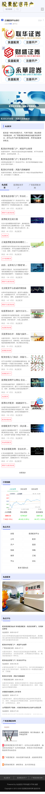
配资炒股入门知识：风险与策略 (15, 356)
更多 (40, 20)
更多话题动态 (23, 567)
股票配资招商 (6, 350)
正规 (34, 555)
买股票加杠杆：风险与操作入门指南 (18, 333)
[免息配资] (17, 4)
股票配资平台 (34, 533)
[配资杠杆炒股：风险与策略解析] (22, 106)
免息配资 (5, 236)
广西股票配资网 (37, 777)
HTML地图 (34, 784)
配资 (34, 539)
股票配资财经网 (27, 788)
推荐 (12, 555)
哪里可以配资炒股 (8, 213)
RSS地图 (26, 784)
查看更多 (22, 472)
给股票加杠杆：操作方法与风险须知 (18, 310)
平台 (12, 561)
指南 (12, 550)
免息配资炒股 (6, 327)
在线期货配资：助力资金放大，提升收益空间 (31, 733)
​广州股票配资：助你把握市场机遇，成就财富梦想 (23, 757)
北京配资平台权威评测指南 (13, 287)
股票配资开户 (6, 373)
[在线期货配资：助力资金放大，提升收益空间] (10, 733)
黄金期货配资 (6, 442)
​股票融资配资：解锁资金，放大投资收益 (19, 764)
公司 (12, 539)
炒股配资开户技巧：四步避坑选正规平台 (20, 425)
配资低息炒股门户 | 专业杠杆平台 (16, 158)
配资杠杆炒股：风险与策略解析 (15, 118)
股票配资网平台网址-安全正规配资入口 (19, 379)
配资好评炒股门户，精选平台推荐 (16, 148)
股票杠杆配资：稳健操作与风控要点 (18, 402)
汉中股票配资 (6, 258)
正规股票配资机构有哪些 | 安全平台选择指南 (22, 241)
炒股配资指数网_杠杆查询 (11, 691)
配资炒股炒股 (6, 419)
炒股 (12, 533)
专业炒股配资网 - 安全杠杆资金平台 (17, 448)
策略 (34, 550)
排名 (34, 561)
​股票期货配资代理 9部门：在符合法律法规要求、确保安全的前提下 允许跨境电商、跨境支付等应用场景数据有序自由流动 (23, 747)
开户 (12, 544)
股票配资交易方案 (9, 218)
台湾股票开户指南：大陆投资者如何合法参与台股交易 (21, 707)
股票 (34, 544)
